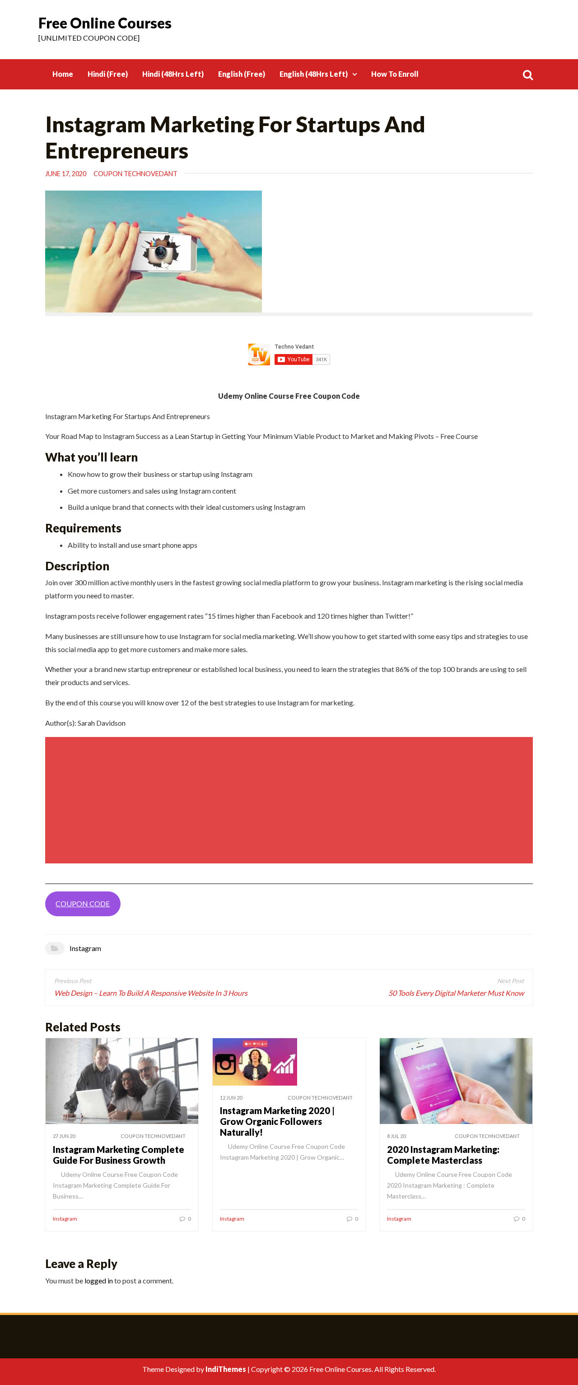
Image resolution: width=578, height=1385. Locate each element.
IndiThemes (225, 1369)
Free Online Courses (105, 23)
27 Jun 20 (64, 1136)
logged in (98, 1280)
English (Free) (241, 74)
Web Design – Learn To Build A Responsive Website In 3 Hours (150, 993)
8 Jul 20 (396, 1136)
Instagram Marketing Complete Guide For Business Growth (118, 1155)
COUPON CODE (83, 903)
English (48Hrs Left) (314, 74)
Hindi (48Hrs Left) (173, 74)
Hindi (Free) (108, 74)
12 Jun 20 (231, 1098)
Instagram (85, 948)
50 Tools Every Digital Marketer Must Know (456, 993)
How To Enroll (395, 74)
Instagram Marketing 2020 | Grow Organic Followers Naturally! (277, 1121)
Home (62, 74)
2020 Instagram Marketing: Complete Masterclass (443, 1155)
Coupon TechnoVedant (135, 173)
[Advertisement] (290, 800)
